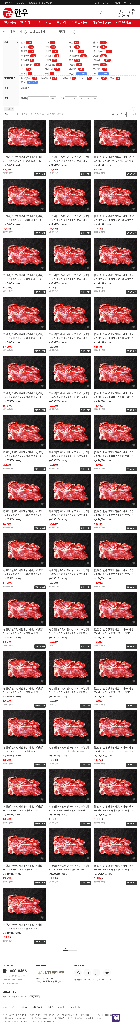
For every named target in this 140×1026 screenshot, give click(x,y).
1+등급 (7, 109)
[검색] (101, 12)
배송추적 (35, 997)
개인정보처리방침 (38, 1007)
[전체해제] (133, 109)
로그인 (94, 3)
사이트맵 (128, 3)
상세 (6, 98)
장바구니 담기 (40, 174)
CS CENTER (8, 965)
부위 (6, 42)
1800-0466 (17, 971)
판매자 (7, 88)
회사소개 (14, 1007)
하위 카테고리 (9, 78)
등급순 (15, 114)
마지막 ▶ (74, 948)
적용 (52, 98)
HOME (5, 1007)
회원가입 (104, 3)
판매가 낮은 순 (37, 114)
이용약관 (25, 1007)
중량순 (24, 114)
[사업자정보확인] (58, 1018)
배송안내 (61, 1007)
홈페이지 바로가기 (74, 1007)
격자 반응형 (129, 114)
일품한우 (25, 88)
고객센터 (116, 3)
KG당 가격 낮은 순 (55, 114)
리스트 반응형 (134, 114)
